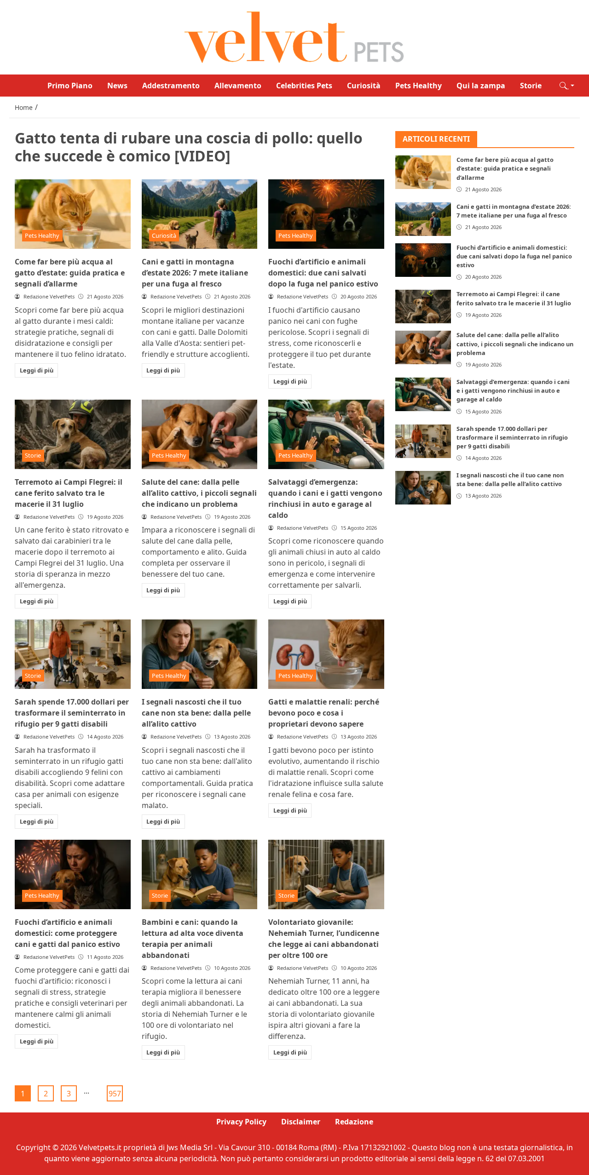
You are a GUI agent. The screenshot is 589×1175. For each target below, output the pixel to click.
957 (115, 1094)
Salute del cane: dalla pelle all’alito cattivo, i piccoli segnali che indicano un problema (199, 493)
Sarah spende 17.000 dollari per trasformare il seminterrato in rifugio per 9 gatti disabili (72, 713)
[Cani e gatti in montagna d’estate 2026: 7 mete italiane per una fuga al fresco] (200, 214)
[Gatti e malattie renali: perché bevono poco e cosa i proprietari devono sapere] (326, 654)
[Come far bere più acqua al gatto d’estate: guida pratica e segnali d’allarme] (73, 214)
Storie (531, 85)
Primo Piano (69, 85)
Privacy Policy (241, 1122)
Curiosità (364, 85)
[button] (567, 85)
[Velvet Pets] (294, 36)
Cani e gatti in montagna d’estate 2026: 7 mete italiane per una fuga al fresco (195, 273)
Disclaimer (300, 1122)
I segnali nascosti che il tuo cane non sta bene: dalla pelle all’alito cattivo (196, 713)
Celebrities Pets (304, 85)
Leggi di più (36, 370)
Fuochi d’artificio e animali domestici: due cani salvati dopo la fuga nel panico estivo (323, 273)
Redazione (354, 1122)
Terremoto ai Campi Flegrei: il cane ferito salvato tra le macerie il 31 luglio (68, 493)
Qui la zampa (480, 85)
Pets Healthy (418, 85)
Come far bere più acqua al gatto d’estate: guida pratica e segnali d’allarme (70, 273)
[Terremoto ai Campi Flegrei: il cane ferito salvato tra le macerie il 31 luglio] (73, 434)
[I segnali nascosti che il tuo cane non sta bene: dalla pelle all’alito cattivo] (200, 654)
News (117, 85)
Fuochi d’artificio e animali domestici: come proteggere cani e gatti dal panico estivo (67, 933)
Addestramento (171, 85)
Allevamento (237, 85)
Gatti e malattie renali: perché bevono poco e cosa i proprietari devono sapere (323, 713)
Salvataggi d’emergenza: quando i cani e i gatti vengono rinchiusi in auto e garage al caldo (513, 390)
